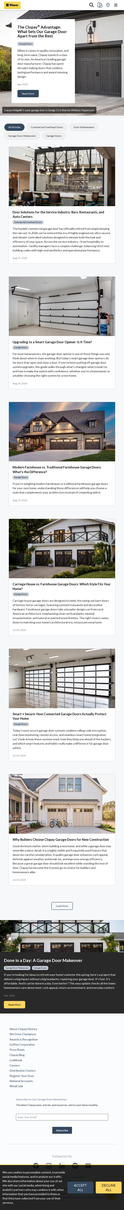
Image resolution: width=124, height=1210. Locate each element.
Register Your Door (22, 1076)
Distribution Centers (23, 1070)
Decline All (109, 1187)
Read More (28, 93)
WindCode (16, 1086)
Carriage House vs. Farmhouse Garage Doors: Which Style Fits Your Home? (62, 586)
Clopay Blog (17, 1055)
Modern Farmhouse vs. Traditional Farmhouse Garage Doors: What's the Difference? (57, 469)
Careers (15, 1065)
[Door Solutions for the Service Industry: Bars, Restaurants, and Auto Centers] (62, 176)
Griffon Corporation (22, 1044)
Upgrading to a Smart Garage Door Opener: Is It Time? (52, 342)
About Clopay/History (23, 1029)
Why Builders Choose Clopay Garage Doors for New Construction (61, 839)
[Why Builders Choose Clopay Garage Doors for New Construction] (62, 804)
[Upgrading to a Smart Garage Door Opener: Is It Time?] (62, 306)
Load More (62, 905)
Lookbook (16, 1060)
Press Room (17, 1049)
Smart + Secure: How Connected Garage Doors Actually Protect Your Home (59, 716)
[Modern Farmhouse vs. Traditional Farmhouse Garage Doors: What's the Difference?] (62, 431)
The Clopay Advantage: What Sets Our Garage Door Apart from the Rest (42, 31)
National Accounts (21, 1081)
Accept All (80, 1187)
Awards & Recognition (24, 1039)
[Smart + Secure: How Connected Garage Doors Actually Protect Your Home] (62, 678)
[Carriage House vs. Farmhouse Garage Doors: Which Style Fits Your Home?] (62, 548)
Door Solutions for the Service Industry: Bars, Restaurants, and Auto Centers (58, 214)
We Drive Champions (23, 1034)
